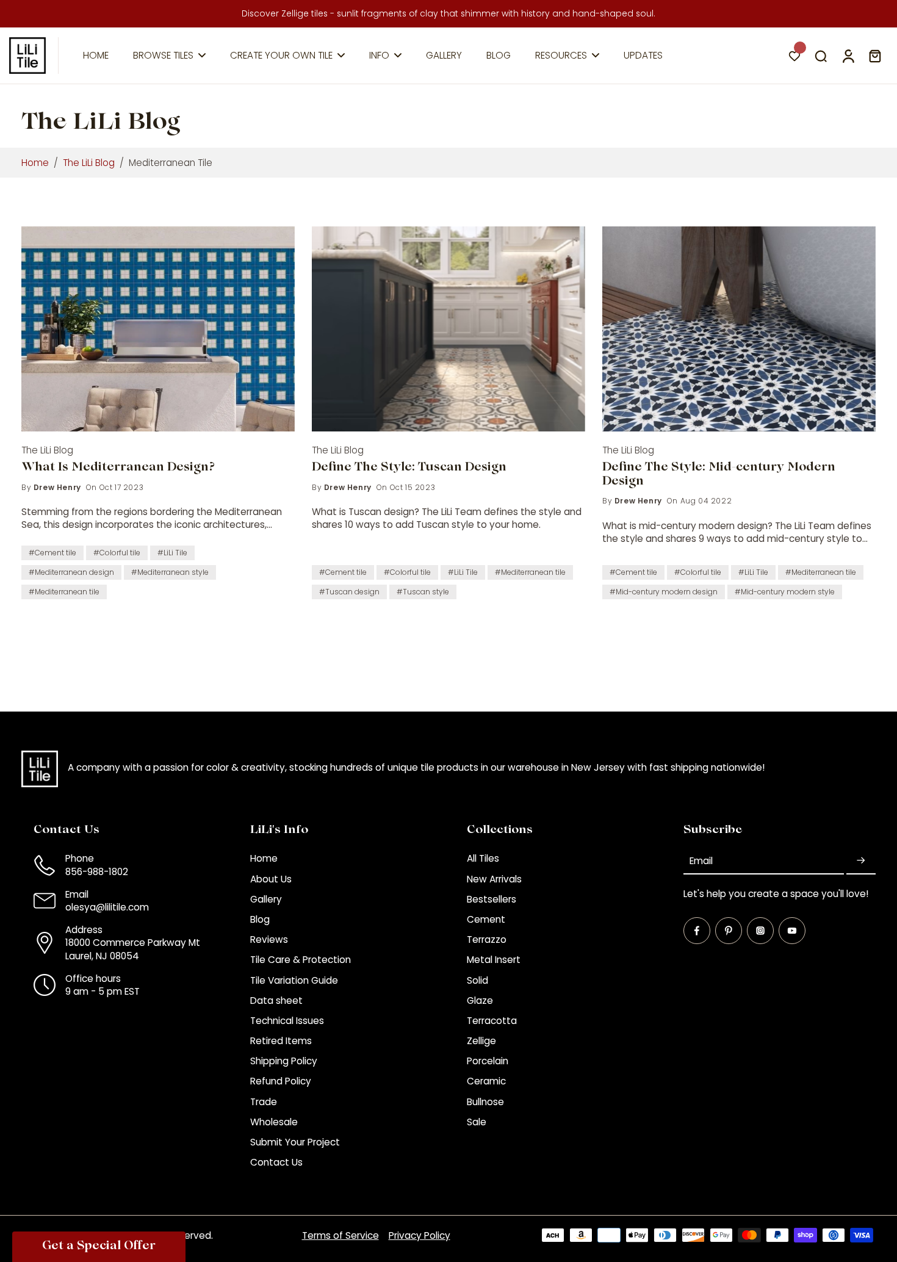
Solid (477, 980)
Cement (486, 919)
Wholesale (274, 1122)
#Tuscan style (423, 591)
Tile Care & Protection (300, 959)
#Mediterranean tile (64, 591)
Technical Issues (287, 1020)
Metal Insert (494, 959)
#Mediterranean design (71, 572)
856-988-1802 (96, 871)
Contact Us (276, 1162)
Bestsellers (491, 899)
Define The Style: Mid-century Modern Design (718, 475)
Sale (476, 1122)
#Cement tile (52, 552)
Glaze (480, 1000)
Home (35, 162)
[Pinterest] (728, 930)
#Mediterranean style (170, 572)
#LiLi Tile (172, 552)
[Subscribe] (861, 860)
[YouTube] (792, 930)
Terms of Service (340, 1235)
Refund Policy (280, 1081)
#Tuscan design (349, 591)
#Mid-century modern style (785, 591)
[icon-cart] (874, 55)
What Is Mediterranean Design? (118, 468)
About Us (271, 879)
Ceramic (486, 1081)
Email (701, 860)
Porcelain (487, 1061)
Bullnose (485, 1101)
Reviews (269, 939)
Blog (260, 919)
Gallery (266, 899)
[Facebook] (696, 930)
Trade (263, 1101)
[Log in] (847, 55)
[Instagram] (760, 930)
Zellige (481, 1040)
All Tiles (483, 858)
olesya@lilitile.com (107, 907)
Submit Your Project (295, 1142)
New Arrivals (494, 879)
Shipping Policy (283, 1061)
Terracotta (492, 1020)
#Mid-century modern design (664, 591)
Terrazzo (486, 939)
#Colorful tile (116, 552)
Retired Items (281, 1040)
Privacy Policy (419, 1235)
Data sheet (276, 1000)
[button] (99, 1246)
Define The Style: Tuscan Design (409, 468)
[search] (820, 55)
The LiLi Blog (89, 162)
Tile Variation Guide (294, 980)
